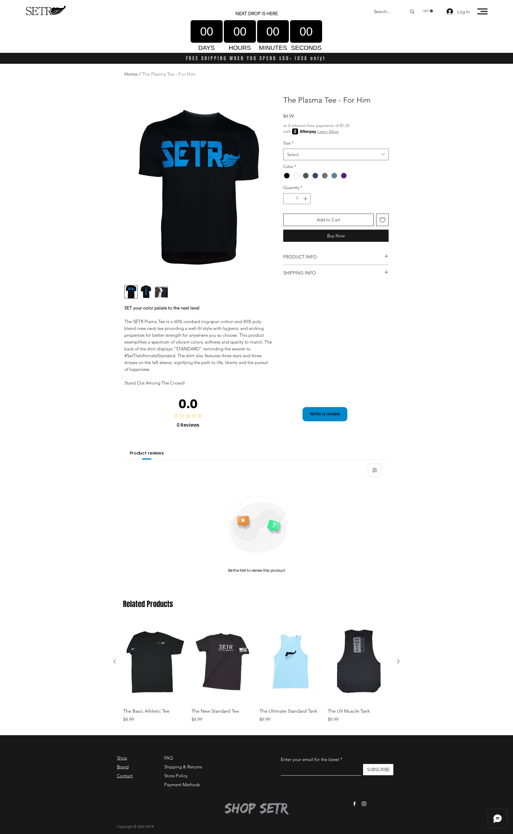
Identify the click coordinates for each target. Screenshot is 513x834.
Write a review (325, 414)
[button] (427, 10)
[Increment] (306, 198)
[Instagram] (364, 804)
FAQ (168, 758)
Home (131, 74)
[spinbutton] (297, 198)
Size (288, 143)
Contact (125, 776)
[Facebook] (354, 804)
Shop (122, 758)
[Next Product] (398, 661)
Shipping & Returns (183, 767)
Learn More (328, 131)
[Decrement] (288, 198)
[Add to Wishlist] (382, 220)
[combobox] (336, 154)
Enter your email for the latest (310, 759)
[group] (256, 675)
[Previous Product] (114, 661)
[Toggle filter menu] (374, 470)
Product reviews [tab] (147, 453)
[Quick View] (154, 661)
